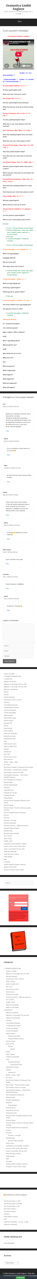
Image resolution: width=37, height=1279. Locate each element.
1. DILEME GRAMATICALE (12, 676)
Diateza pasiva (8, 715)
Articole (6, 692)
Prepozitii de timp (9, 795)
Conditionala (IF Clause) (11, 707)
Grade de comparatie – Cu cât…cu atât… (17, 1222)
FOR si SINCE (8, 731)
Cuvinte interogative (10, 712)
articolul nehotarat (9, 697)
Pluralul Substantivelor (11, 785)
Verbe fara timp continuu (11, 854)
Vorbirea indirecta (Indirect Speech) (15, 864)
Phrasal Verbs (8, 782)
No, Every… (7, 764)
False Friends (8, 728)
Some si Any (8, 838)
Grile (5, 741)
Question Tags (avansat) (11, 833)
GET (5, 1219)
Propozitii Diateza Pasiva (11, 828)
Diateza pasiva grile (10, 718)
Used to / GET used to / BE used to (15, 846)
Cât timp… (7, 702)
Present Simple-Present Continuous (15, 812)
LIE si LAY (7, 754)
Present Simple (8, 805)
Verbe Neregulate (9, 1243)
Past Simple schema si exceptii (13, 772)
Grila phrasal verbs (10, 736)
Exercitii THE (8, 723)
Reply (7, 431)
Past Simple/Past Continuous (13, 780)
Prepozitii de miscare (10, 793)
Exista (6, 726)
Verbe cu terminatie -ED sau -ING (14, 849)
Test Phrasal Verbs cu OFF (12, 1201)
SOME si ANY (8, 841)
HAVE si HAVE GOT (10, 746)
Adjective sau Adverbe (11, 689)
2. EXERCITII (8, 679)
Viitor (5, 859)
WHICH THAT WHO (10, 867)
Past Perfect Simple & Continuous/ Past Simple (18, 767)
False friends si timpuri (11, 1216)
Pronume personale (10, 823)
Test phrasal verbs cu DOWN (13, 1203)
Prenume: (11, 902)
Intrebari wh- (7, 751)
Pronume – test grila (10, 820)
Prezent (6, 815)
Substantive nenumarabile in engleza (15, 844)
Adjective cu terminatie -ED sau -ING (15, 684)
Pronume (6, 818)
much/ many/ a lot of (10, 757)
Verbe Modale (8, 856)
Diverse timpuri (8, 720)
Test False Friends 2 (10, 1209)
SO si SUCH (8, 836)
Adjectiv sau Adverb (10, 681)
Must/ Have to (8, 759)
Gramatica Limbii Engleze (18, 7)
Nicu (4, 404)
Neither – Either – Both (11, 762)
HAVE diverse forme (10, 744)
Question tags (8, 831)
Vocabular (7, 862)
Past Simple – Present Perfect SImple (15, 770)
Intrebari (6, 749)
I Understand (20, 1277)
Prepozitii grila (8, 798)
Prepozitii (6, 787)
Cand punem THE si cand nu (13, 700)
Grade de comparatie (10, 733)
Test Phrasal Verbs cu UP (12, 1206)
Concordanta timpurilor (11, 705)
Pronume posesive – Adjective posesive (16, 825)
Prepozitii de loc (9, 790)
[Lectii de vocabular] (18, 941)
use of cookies (33, 1275)
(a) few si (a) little (9, 674)
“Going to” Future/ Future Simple (14, 870)
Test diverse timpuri (10, 1211)
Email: (12, 905)
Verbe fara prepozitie (10, 851)
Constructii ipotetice (10, 710)
